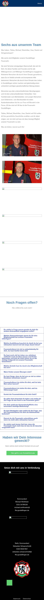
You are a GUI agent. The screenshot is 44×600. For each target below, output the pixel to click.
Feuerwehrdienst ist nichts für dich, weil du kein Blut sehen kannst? (22, 383)
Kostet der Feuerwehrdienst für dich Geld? (20, 394)
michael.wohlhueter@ (22, 507)
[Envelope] (18, 583)
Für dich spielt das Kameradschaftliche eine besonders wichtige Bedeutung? (21, 405)
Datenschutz (27, 599)
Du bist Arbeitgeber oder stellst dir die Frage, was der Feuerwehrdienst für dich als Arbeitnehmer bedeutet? (22, 412)
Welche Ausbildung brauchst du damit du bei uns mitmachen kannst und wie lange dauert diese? (23, 344)
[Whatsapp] (22, 589)
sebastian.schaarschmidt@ (22, 552)
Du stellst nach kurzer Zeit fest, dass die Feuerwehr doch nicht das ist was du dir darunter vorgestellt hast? (22, 425)
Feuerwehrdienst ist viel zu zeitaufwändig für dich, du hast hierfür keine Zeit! (21, 350)
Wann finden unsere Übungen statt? (18, 372)
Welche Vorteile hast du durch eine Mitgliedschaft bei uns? (23, 366)
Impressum (16, 599)
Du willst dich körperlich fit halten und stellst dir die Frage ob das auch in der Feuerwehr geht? (22, 399)
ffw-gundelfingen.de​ (22, 510)
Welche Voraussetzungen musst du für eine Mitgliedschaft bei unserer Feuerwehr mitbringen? (19, 337)
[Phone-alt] (9, 583)
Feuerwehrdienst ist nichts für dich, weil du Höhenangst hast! (20, 389)
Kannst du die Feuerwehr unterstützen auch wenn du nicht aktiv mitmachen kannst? (21, 419)
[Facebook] (26, 583)
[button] (22, 145)
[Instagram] (34, 583)
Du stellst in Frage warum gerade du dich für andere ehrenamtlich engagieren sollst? (21, 330)
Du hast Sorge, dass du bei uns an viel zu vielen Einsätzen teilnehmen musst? (22, 377)
